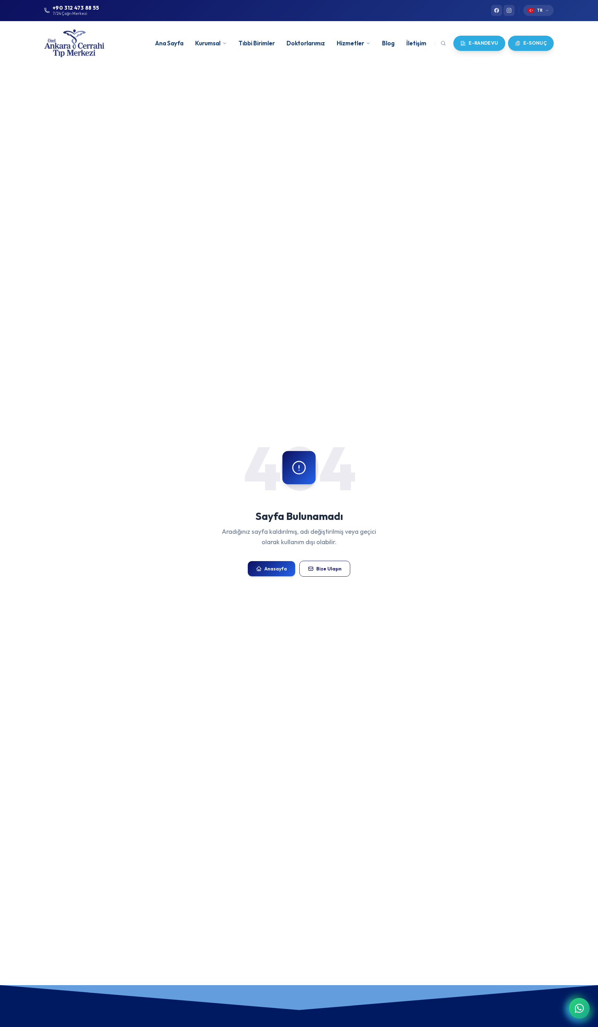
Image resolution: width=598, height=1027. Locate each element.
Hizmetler (350, 43)
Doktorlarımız (306, 43)
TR (540, 10)
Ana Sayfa (169, 43)
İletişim (416, 43)
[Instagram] (509, 10)
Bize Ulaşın (329, 569)
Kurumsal (207, 43)
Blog (388, 43)
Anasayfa (275, 569)
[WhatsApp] (579, 1008)
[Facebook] (496, 10)
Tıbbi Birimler (256, 43)
